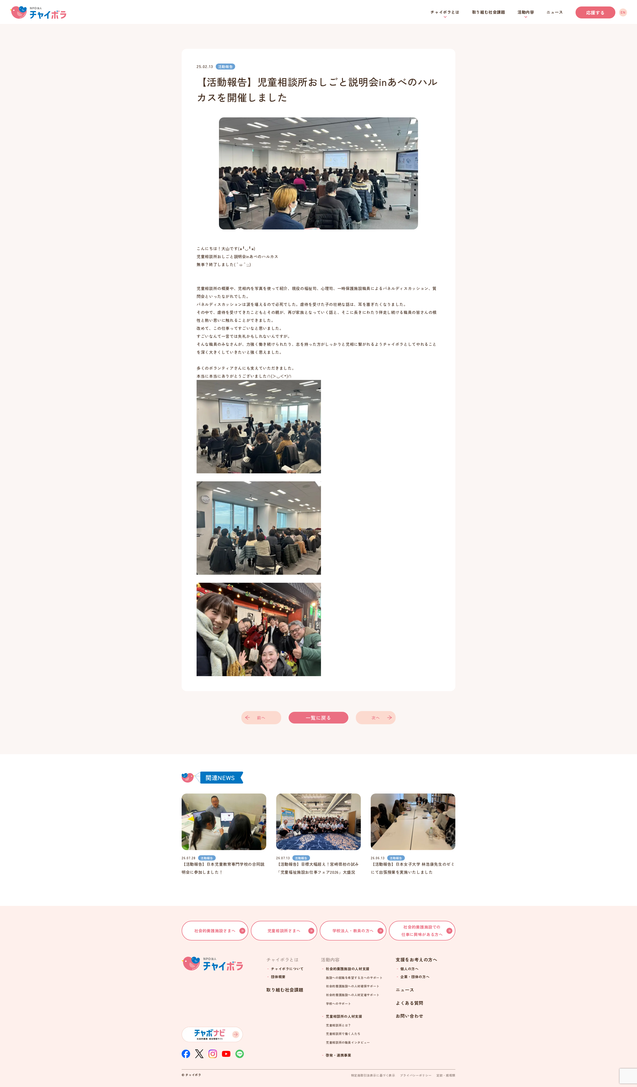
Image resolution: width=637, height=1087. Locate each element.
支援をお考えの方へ (416, 959)
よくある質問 (410, 1003)
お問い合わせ (410, 1016)
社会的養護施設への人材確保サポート (352, 986)
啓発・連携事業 (338, 1055)
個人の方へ (409, 968)
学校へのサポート (338, 1003)
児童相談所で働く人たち (343, 1033)
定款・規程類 (445, 1075)
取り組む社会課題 (488, 11)
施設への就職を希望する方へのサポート (354, 977)
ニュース (554, 11)
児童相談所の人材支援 (344, 1016)
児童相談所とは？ (338, 1025)
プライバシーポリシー (415, 1075)
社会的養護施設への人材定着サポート (352, 995)
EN (623, 12)
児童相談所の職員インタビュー (348, 1042)
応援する (595, 12)
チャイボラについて (287, 968)
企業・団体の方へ (414, 976)
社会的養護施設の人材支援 (348, 968)
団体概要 (278, 976)
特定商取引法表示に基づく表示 (373, 1075)
